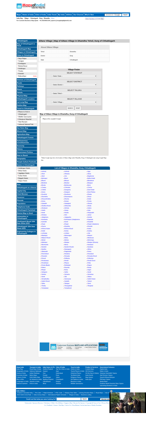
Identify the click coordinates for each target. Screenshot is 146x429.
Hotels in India (75, 369)
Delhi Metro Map (35, 377)
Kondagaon (22, 63)
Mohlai (66, 240)
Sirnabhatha (45, 279)
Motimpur (44, 242)
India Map (20, 18)
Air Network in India (36, 379)
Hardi (43, 212)
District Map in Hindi (25, 213)
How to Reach (22, 155)
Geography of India (22, 371)
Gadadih (44, 203)
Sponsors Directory (38, 403)
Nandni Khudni (69, 247)
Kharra (44, 226)
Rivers (19, 89)
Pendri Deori (91, 260)
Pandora (67, 254)
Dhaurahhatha (46, 199)
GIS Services (89, 371)
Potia (89, 263)
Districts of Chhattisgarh (26, 80)
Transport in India (35, 367)
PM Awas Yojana (105, 379)
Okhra (89, 249)
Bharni (44, 180)
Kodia (89, 228)
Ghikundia (67, 206)
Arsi (65, 176)
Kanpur (58, 381)
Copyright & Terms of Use (93, 403)
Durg (40, 18)
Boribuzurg (67, 185)
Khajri (43, 224)
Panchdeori (45, 254)
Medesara (90, 238)
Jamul (89, 215)
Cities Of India (60, 367)
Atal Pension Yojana (106, 375)
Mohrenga (90, 240)
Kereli (66, 222)
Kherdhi (89, 226)
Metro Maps (33, 375)
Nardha (44, 249)
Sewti (43, 276)
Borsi (89, 185)
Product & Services (91, 367)
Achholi (44, 171)
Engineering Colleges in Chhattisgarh (26, 232)
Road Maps (99, 393)
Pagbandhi (67, 251)
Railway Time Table (71, 393)
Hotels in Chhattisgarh (26, 165)
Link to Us (68, 405)
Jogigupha (67, 217)
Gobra (89, 208)
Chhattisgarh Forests (25, 137)
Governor (20, 197)
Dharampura (68, 196)
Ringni (44, 270)
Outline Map (21, 105)
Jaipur (58, 377)
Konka (66, 231)
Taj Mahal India (75, 375)
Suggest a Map (68, 403)
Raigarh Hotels (23, 178)
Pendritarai (45, 263)
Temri (89, 283)
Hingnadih (90, 212)
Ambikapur (21, 68)
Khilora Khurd (68, 228)
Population (21, 203)
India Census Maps (40, 395)
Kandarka (45, 219)
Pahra (89, 251)
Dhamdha (47, 18)
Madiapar (44, 235)
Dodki (89, 199)
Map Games (89, 377)
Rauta (89, 267)
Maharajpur (68, 235)
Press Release (75, 405)
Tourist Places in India (77, 371)
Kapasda (90, 219)
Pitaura (66, 263)
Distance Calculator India (25, 393)
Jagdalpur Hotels (23, 173)
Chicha (89, 187)
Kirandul (21, 73)
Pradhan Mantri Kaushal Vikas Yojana (111, 383)
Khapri (66, 224)
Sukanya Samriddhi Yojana (108, 373)
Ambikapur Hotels (24, 168)
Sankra (44, 274)
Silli (65, 276)
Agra (57, 371)
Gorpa (66, 210)
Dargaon (67, 192)
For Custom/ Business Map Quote (27, 20)
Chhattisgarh (34, 18)
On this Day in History (92, 373)
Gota (88, 210)
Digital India (103, 369)
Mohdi (43, 240)
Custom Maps (89, 369)
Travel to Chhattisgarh (25, 108)
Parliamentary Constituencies (23, 141)
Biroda (44, 185)
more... (35, 76)
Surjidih (66, 281)
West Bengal (47, 377)
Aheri (43, 174)
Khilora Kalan (46, 228)
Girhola (66, 208)
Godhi (43, 210)
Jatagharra (45, 217)
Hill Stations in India (77, 379)
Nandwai (90, 247)
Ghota (89, 206)
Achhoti (66, 171)
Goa (44, 373)
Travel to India (75, 367)
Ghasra (89, 203)
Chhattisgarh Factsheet (26, 210)
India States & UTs (49, 367)
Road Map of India (35, 369)
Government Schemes (107, 367)
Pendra (20, 71)
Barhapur (44, 178)
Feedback (49, 405)
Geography (21, 158)
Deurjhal (44, 194)
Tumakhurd (68, 288)
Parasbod (90, 254)
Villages (26, 18)
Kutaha (89, 231)
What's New (89, 15)
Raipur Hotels (22, 181)
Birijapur (90, 183)
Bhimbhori (90, 180)
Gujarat (45, 371)
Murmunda (45, 244)
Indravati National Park (25, 124)
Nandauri (90, 244)
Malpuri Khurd (46, 238)
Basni (66, 178)
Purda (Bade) (46, 265)
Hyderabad (59, 373)
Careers (56, 405)
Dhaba (89, 194)
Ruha (66, 270)
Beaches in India (76, 381)
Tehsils (20, 92)
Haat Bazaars (22, 122)
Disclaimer (47, 403)
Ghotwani (44, 208)
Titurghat (90, 286)
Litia (88, 233)
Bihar (44, 383)
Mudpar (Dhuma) (92, 242)
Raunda (66, 267)
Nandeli (44, 247)
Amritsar (58, 383)
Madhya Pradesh (48, 379)
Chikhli (44, 190)
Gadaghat (67, 203)
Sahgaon (44, 272)
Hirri (65, 215)
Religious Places (76, 377)
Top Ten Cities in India (63, 369)
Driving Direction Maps (86, 393)
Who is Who (20, 379)
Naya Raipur (22, 58)
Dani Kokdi (90, 190)
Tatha (43, 283)
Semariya (90, 274)
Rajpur (89, 265)
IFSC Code (58, 393)
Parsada (67, 256)
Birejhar (66, 183)
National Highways (35, 371)
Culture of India (21, 377)
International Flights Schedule (57, 395)
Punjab (45, 375)
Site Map (61, 405)
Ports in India (34, 383)
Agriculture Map (23, 134)
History (20, 149)
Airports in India (34, 381)
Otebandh (45, 251)
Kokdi (43, 231)
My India (61, 15)
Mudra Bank (103, 381)
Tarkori (89, 281)
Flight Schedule (48, 393)
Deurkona (67, 194)
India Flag (20, 369)
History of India (21, 373)
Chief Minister (22, 194)
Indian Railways (35, 373)
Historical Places (76, 373)
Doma (43, 201)
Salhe (66, 272)
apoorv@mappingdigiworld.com (61, 20)
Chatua (44, 187)
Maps (19, 15)
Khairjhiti (90, 222)
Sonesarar (67, 279)
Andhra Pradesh (48, 369)
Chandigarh (59, 379)
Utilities (69, 15)
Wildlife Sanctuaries (24, 117)
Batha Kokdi (91, 178)
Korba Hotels (22, 176)
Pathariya (90, 258)
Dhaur (89, 196)
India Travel (51, 15)
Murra (66, 244)
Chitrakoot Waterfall (24, 119)
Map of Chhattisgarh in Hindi (26, 45)
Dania (43, 192)
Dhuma (66, 199)
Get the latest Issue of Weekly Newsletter (91, 405)
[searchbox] (113, 15)
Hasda (66, 212)
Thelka (44, 286)
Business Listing (86, 395)
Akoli (43, 176)
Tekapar (66, 283)
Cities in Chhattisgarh (25, 55)
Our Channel (78, 15)
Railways (20, 86)
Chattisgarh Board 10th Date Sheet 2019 (26, 222)
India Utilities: (21, 391)
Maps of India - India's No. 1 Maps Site (18, 5)
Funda (89, 201)
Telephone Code (23, 207)
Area (19, 184)
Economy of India (22, 375)
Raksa (44, 267)
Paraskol (44, 256)
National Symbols (22, 383)
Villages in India (74, 395)
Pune (57, 375)
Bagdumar (90, 176)
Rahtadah (67, 265)
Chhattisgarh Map (24, 49)
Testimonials (28, 403)
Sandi (89, 272)
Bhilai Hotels (22, 171)
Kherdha (67, 226)
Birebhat (44, 183)
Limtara (66, 233)
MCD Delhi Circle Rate (24, 395)
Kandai (89, 217)
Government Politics (25, 152)
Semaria (67, 274)
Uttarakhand (47, 381)
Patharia (67, 258)
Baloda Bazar (22, 66)
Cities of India (40, 15)
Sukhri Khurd (46, 281)
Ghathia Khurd (46, 206)
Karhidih (44, 222)
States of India (28, 15)
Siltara (89, 276)
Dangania (67, 190)
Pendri (66, 260)
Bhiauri (66, 180)
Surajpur (21, 61)
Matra (66, 238)
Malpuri (89, 235)
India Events (89, 375)
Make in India (104, 371)
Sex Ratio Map (22, 128)
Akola (89, 174)
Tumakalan (45, 288)
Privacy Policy (106, 403)
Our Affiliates (59, 403)
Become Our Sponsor (79, 403)
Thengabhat (68, 286)
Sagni (89, 270)
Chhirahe (67, 187)
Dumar (66, 201)
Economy (20, 146)
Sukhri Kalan (91, 279)
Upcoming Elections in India (108, 385)
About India (20, 367)
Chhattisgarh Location (26, 99)
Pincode (20, 200)
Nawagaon (67, 249)
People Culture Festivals (26, 162)
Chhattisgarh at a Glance (26, 187)
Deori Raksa (91, 192)
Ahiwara (67, 174)
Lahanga (44, 233)
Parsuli (44, 258)
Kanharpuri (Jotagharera (72, 219)
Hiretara (44, 215)
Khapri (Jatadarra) (93, 224)
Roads (19, 83)
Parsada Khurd (92, 256)
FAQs (52, 403)
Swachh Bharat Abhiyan (107, 377)
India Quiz (88, 379)
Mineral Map (21, 131)
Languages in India (23, 381)
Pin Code (38, 393)
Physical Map (22, 96)
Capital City (21, 191)
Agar (88, 171)
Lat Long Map (22, 102)
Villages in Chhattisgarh (26, 52)
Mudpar (66, 242)
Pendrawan (45, 260)
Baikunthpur (22, 76)
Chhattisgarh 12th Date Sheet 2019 (26, 227)
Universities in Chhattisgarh (22, 217)
